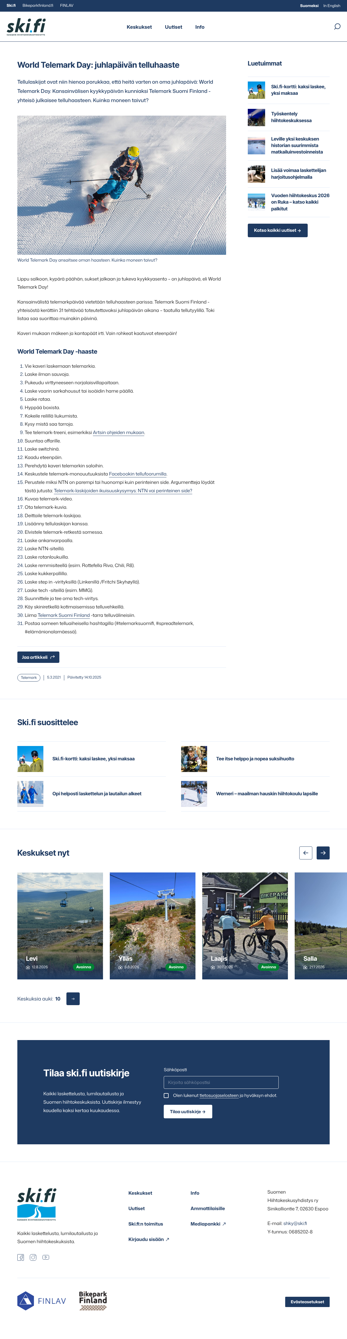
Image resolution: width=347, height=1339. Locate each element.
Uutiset (173, 26)
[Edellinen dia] (305, 852)
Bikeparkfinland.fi (38, 5)
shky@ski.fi (295, 1223)
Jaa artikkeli (34, 657)
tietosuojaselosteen (219, 1096)
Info (199, 26)
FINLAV (66, 5)
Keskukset (139, 26)
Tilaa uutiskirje (185, 1112)
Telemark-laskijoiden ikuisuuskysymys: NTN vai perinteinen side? (123, 490)
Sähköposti (175, 1070)
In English (331, 5)
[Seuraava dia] (323, 852)
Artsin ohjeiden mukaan (118, 432)
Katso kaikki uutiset (275, 230)
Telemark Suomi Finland (64, 615)
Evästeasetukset (307, 1302)
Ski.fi (11, 5)
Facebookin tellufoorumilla (137, 474)
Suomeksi (309, 5)
